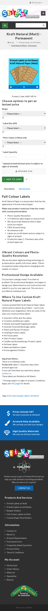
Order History (13, 569)
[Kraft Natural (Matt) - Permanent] (24, 73)
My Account (12, 565)
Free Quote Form (14, 541)
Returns (10, 580)
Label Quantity (10, 152)
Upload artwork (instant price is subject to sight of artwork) (22, 165)
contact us (6, 373)
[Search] (44, 25)
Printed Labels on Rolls (17, 503)
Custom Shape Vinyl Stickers (19, 518)
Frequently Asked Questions (19, 545)
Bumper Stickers (14, 510)
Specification (24, 189)
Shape (5, 109)
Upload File (25, 171)
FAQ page (15, 383)
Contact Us (12, 531)
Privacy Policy (13, 549)
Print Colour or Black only (15, 137)
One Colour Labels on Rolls (19, 514)
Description (9, 189)
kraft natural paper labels (18, 396)
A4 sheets (34, 396)
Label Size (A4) (10, 123)
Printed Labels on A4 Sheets (30, 42)
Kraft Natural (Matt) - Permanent (24, 45)
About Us (11, 534)
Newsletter (12, 576)
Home (11, 42)
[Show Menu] (5, 25)
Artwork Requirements (17, 538)
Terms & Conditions (15, 552)
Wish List (11, 572)
